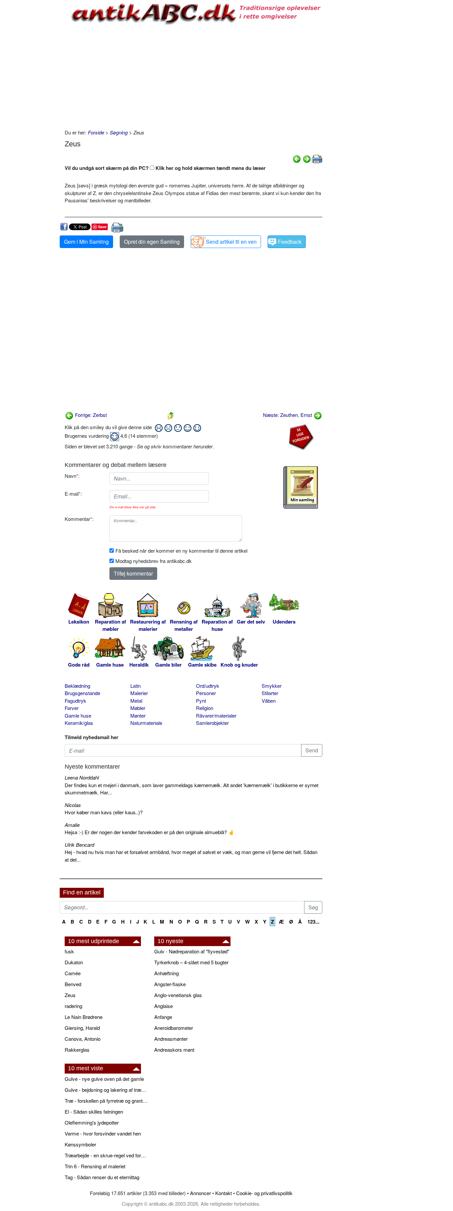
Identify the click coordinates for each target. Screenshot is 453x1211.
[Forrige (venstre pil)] (297, 158)
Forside (96, 132)
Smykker (272, 685)
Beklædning (77, 685)
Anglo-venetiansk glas (178, 994)
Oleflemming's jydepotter (92, 1122)
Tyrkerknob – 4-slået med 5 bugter (191, 962)
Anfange (163, 1016)
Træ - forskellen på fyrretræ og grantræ (106, 1100)
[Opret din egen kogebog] (300, 487)
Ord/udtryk (207, 685)
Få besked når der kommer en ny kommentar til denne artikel (181, 550)
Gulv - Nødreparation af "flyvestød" (191, 951)
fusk (69, 951)
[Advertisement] (32, 100)
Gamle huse (78, 715)
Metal (136, 700)
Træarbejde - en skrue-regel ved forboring (106, 1155)
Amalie (72, 824)
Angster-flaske (170, 984)
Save (102, 226)
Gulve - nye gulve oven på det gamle (104, 1078)
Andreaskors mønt (174, 1049)
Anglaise (163, 1005)
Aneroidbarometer (173, 1027)
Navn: (72, 475)
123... (313, 921)
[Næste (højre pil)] (307, 158)
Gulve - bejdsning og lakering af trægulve (106, 1089)
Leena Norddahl (82, 777)
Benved (73, 984)
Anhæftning (166, 973)
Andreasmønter (171, 1038)
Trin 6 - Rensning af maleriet (95, 1166)
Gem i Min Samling (86, 241)
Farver (72, 707)
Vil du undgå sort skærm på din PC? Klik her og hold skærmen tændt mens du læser (165, 168)
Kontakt (223, 1192)
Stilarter (270, 692)
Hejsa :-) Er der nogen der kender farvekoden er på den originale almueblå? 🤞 (149, 832)
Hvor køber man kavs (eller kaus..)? (104, 812)
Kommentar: (79, 518)
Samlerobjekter (212, 722)
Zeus (70, 994)
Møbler (137, 707)
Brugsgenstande (82, 692)
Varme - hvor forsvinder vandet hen (103, 1133)
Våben (269, 700)
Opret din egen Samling (152, 241)
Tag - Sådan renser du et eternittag (102, 1177)
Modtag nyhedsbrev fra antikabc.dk (153, 560)
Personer (206, 692)
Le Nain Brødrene (83, 1016)
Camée (73, 973)
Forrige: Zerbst (90, 414)
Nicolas (73, 804)
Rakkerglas (77, 1049)
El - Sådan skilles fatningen (94, 1111)
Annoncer (200, 1192)
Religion (204, 707)
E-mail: (73, 493)
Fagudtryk (75, 700)
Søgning (119, 132)
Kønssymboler (80, 1144)
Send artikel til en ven (231, 241)
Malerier (139, 692)
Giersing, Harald (82, 1027)
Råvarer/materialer (216, 715)
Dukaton (74, 962)
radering (73, 1005)
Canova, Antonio (82, 1038)
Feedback (289, 241)
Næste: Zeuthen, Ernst (288, 414)
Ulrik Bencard (79, 844)
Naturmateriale (146, 722)
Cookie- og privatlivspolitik (264, 1192)
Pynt (201, 700)
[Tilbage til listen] (170, 414)
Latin (135, 685)
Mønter (138, 715)
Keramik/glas (79, 722)
